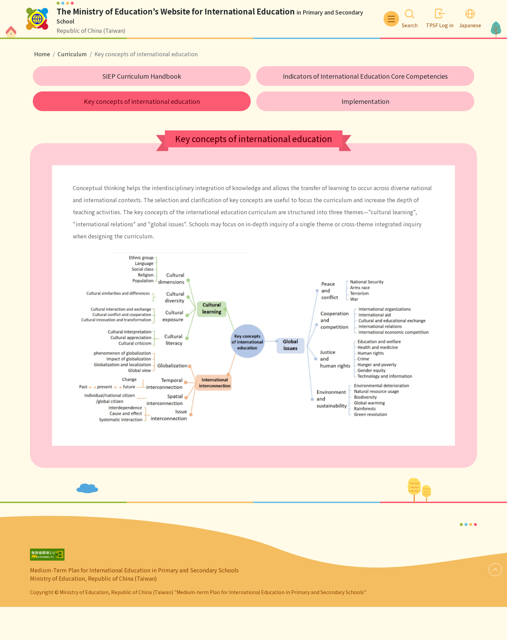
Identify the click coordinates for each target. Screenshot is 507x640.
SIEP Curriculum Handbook (141, 75)
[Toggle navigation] (391, 19)
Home (42, 54)
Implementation (365, 101)
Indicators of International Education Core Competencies (365, 75)
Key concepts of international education (142, 101)
